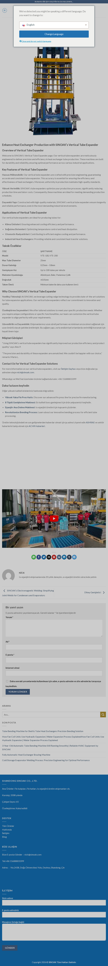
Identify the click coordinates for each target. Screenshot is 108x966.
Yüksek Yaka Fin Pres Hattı (19, 397)
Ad (7, 641)
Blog (4, 836)
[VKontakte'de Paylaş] (59, 557)
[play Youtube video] (54, 518)
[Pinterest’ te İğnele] (54, 557)
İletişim (5, 833)
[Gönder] (103, 714)
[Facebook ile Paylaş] (38, 557)
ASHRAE (90, 422)
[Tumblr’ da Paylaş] (69, 557)
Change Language (54, 34)
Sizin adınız (7, 898)
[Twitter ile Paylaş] (43, 557)
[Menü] (4, 10)
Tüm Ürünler (8, 826)
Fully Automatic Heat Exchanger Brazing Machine (26, 754)
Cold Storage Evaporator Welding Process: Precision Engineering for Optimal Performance (46, 760)
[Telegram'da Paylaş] (74, 557)
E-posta (10, 655)
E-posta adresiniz (10, 910)
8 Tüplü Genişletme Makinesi (20, 402)
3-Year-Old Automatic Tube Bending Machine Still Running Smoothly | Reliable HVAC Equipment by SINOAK (50, 747)
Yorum (9, 617)
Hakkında (7, 829)
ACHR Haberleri (37, 426)
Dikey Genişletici (92, 592)
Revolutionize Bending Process (21, 412)
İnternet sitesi (12, 668)
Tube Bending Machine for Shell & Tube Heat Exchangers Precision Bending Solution (42, 731)
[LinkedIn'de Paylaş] (64, 557)
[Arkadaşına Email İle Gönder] (49, 557)
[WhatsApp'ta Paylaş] (33, 557)
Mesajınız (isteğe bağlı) (13, 922)
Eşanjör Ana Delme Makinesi (20, 407)
